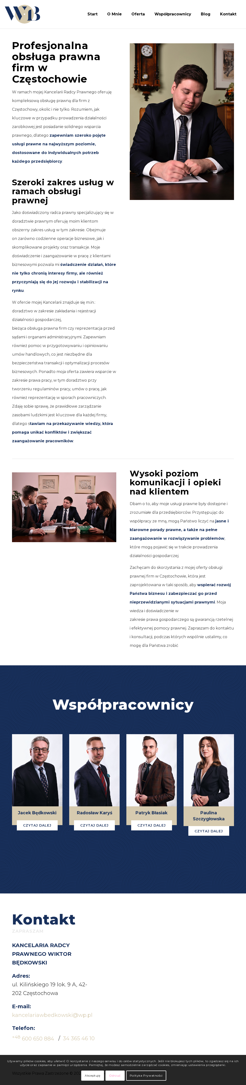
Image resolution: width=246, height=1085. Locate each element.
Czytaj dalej (37, 825)
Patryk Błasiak (151, 812)
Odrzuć (115, 1075)
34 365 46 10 (79, 1038)
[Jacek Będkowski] (37, 770)
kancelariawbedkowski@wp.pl (52, 1015)
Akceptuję (92, 1075)
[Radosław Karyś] (94, 770)
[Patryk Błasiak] (151, 770)
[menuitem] (92, 14)
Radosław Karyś (94, 812)
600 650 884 (33, 1038)
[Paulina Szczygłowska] (209, 770)
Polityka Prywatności (146, 1075)
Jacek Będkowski (37, 812)
